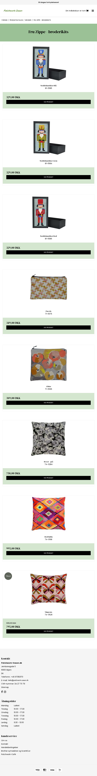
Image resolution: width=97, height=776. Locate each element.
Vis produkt (48, 102)
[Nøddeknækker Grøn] (48, 137)
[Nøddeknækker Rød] (48, 213)
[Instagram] (5, 692)
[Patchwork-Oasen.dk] (13, 10)
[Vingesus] (48, 589)
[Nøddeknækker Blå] (48, 62)
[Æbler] (48, 363)
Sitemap (5, 687)
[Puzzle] (48, 288)
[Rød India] (48, 513)
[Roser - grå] (48, 438)
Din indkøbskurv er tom (76, 10)
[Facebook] (2, 692)
